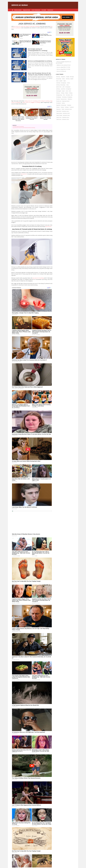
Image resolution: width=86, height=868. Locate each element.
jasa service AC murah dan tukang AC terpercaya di (26, 26)
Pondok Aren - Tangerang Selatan (62, 101)
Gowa (67, 84)
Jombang (58, 88)
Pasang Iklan (50, 10)
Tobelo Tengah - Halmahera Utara (63, 115)
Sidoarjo (58, 107)
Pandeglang (58, 97)
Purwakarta (58, 103)
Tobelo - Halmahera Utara (67, 109)
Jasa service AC (24, 174)
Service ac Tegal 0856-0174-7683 (63, 67)
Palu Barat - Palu (69, 95)
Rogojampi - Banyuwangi (61, 105)
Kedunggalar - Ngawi (60, 90)
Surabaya (67, 107)
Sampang (69, 105)
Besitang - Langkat (69, 78)
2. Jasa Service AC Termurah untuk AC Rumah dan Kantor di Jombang (24, 127)
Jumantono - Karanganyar (66, 88)
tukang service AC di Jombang (31, 101)
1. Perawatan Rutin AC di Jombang (18, 126)
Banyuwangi (58, 78)
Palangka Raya (59, 95)
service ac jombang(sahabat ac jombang (40, 61)
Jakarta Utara (58, 86)
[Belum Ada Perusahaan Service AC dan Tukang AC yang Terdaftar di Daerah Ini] (19, 77)
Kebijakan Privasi (26, 10)
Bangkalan (63, 76)
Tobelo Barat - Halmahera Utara (62, 111)
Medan (66, 93)
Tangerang (58, 109)
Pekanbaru (70, 99)
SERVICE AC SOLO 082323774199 (63, 65)
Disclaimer (44, 10)
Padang (70, 93)
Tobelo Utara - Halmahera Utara (62, 119)
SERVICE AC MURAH (19, 5)
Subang (62, 107)
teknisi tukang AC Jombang (43, 101)
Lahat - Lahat (68, 90)
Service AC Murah (18, 10)
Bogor (65, 80)
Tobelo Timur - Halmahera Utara (62, 117)
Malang (62, 93)
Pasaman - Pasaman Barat (61, 99)
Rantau (63, 103)
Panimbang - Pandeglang (67, 97)
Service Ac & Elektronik (61, 71)
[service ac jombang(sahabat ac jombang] (19, 65)
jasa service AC (48, 226)
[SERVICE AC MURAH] (12, 10)
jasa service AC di (38, 278)
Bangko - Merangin (70, 76)
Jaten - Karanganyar (66, 86)
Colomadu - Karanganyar (61, 82)
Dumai (68, 82)
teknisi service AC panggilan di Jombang (31, 102)
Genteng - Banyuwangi (60, 84)
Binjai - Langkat (59, 80)
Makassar (58, 93)
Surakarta (72, 107)
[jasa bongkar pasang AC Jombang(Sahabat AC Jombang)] (19, 53)
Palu (64, 95)
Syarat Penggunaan (36, 10)
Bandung (58, 76)
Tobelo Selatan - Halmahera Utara (63, 113)
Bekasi (63, 78)
